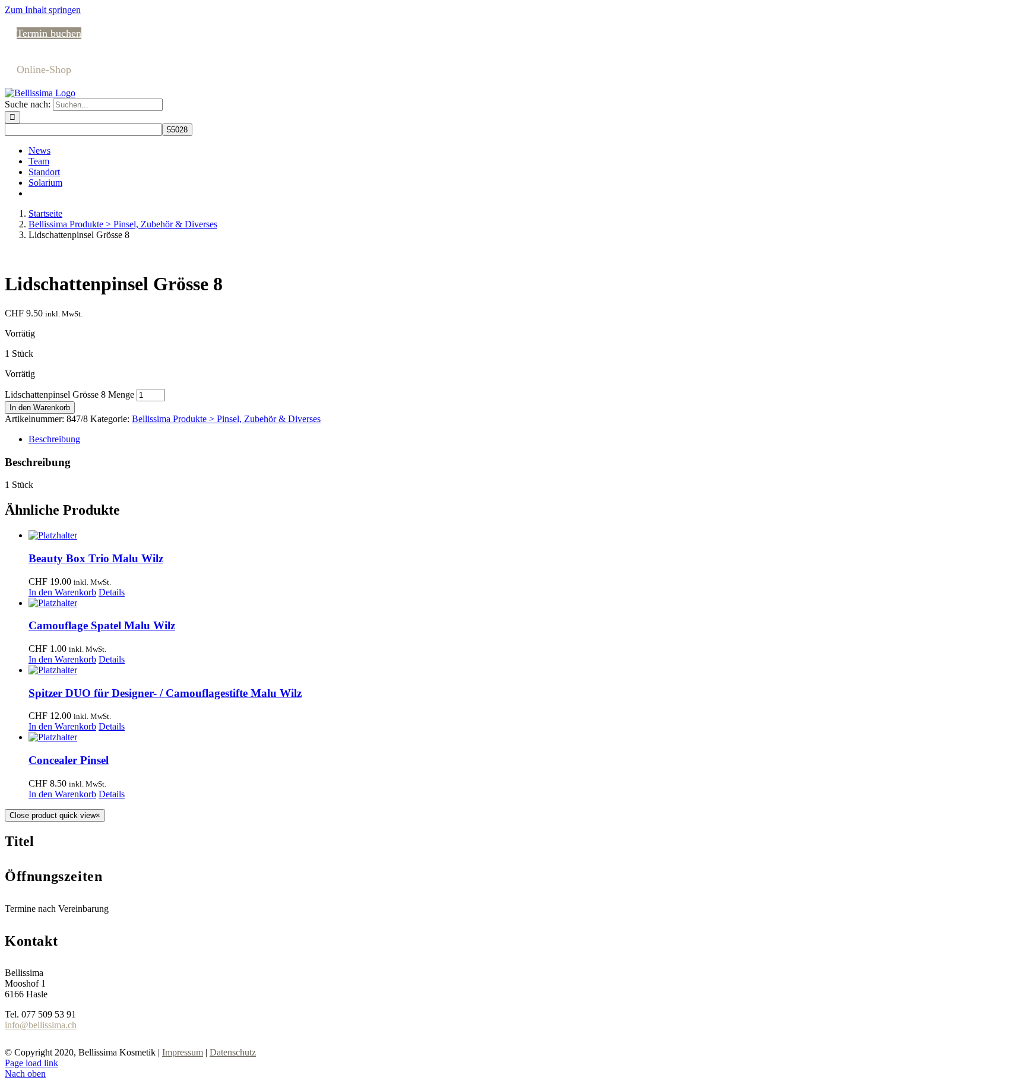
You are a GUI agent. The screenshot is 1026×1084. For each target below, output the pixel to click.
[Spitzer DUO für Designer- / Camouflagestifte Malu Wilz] (524, 670)
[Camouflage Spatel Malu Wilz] (524, 603)
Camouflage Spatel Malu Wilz (101, 625)
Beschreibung (54, 439)
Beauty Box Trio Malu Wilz (95, 558)
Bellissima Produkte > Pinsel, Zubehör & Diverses (226, 419)
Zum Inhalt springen (43, 10)
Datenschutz (233, 1052)
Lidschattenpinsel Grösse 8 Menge (69, 394)
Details (112, 592)
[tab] (524, 439)
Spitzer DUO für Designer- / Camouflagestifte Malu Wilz (165, 693)
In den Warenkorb (40, 407)
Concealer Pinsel (68, 760)
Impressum (182, 1052)
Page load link (31, 1063)
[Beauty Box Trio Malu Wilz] (524, 535)
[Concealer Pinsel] (524, 737)
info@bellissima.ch (41, 1025)
